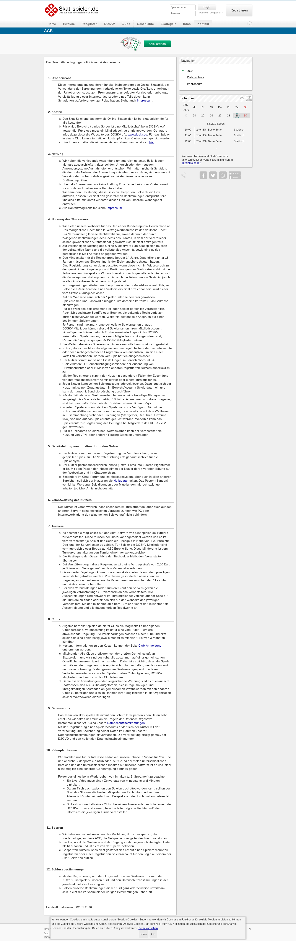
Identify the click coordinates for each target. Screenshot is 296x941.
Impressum (144, 100)
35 (185, 115)
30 (245, 115)
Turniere (69, 24)
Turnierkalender (191, 163)
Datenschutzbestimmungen (126, 723)
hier (151, 142)
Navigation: (188, 60)
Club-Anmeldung (149, 645)
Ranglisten (89, 24)
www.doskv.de (137, 134)
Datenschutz (195, 77)
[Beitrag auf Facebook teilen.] (203, 175)
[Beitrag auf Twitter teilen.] (213, 175)
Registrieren (239, 10)
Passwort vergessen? (211, 12)
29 (237, 115)
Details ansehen (148, 928)
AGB (190, 71)
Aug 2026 (186, 107)
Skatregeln (168, 24)
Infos (187, 24)
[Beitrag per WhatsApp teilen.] (223, 175)
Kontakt (203, 24)
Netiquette (121, 480)
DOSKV (109, 24)
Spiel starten (157, 43)
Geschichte (145, 24)
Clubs (126, 24)
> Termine (188, 98)
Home (51, 24)
